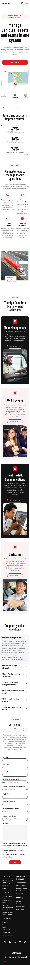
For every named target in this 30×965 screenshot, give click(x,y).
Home (4, 961)
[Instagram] (25, 942)
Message (5, 823)
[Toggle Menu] (26, 3)
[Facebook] (5, 942)
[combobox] (4, 782)
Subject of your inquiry (9, 816)
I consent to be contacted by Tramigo (14, 843)
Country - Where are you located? (13, 786)
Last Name (6, 764)
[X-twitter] (15, 942)
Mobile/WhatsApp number (10, 779)
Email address (7, 772)
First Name (6, 757)
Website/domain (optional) (10, 808)
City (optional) (6, 794)
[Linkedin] (10, 942)
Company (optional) (8, 801)
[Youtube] (20, 942)
